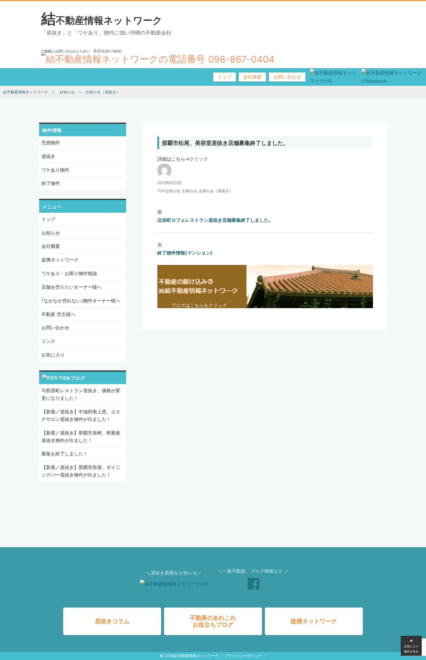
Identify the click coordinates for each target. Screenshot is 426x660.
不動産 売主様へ (58, 314)
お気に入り (53, 355)
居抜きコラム (112, 621)
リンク (48, 341)
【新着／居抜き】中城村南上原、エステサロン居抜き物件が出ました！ (80, 415)
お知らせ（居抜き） (216, 190)
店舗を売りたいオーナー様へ (71, 287)
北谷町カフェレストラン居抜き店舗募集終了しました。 (215, 220)
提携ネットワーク (60, 260)
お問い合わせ (287, 77)
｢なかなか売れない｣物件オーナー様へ (80, 300)
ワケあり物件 (55, 170)
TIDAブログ (72, 377)
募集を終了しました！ (64, 454)
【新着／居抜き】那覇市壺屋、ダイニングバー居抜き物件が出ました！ (80, 471)
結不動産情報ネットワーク (101, 20)
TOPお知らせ (168, 190)
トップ (225, 77)
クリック (199, 159)
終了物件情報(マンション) (184, 253)
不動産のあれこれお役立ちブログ (213, 621)
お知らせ (189, 190)
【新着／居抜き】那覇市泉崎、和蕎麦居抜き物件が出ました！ (80, 436)
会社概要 (252, 77)
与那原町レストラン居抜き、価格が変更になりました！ (80, 394)
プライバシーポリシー (243, 655)
